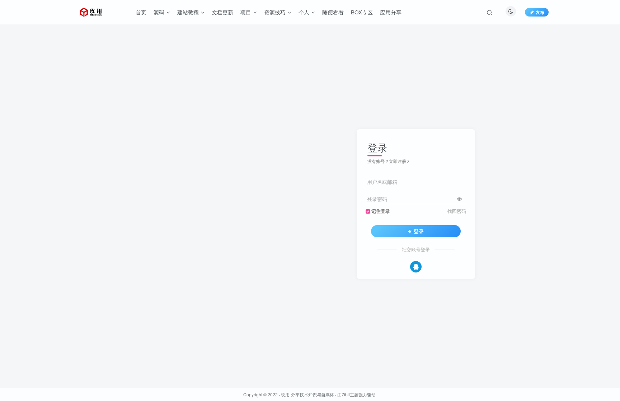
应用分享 (390, 12)
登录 (419, 231)
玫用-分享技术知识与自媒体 (307, 394)
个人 (304, 12)
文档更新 (222, 12)
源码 (159, 12)
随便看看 (333, 12)
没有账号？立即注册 (386, 161)
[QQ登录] (416, 266)
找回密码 (456, 211)
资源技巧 (275, 12)
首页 (141, 12)
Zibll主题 (350, 394)
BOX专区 (362, 12)
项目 (245, 12)
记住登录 (380, 211)
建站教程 (188, 12)
